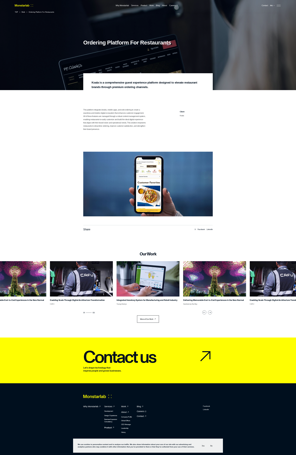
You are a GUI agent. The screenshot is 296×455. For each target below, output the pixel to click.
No (211, 446)
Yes (203, 446)
